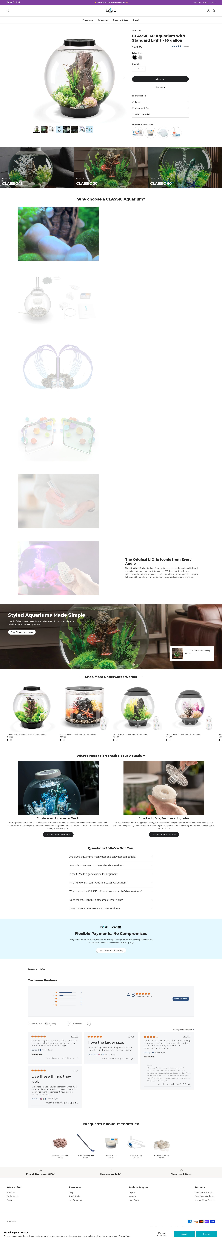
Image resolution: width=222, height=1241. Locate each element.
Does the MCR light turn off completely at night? (96, 899)
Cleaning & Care (120, 20)
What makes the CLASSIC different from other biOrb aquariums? (105, 891)
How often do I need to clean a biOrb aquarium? (96, 865)
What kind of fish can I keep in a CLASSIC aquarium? (98, 882)
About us (11, 1192)
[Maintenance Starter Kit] (138, 132)
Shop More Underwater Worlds (111, 677)
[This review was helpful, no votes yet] (71, 1058)
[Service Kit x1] (150, 132)
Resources (197, 2)
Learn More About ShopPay (111, 950)
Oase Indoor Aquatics (204, 1192)
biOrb (14, 1221)
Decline (206, 1234)
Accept (184, 1234)
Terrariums (103, 20)
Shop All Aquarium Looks (22, 632)
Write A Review (180, 999)
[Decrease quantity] (134, 69)
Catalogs (10, 1200)
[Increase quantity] (143, 69)
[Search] (8, 10)
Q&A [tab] (42, 969)
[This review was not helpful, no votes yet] (75, 1058)
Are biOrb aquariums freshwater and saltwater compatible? (102, 856)
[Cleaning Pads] (163, 132)
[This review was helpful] (71, 1103)
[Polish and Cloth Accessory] (176, 132)
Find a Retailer (13, 1196)
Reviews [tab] (32, 969)
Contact (212, 2)
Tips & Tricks (74, 1196)
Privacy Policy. (125, 1236)
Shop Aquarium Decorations (58, 834)
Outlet (136, 20)
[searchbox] (36, 1024)
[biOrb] (111, 10)
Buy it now (160, 87)
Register (205, 2)
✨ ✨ (111, 2)
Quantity (136, 64)
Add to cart (160, 79)
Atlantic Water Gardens (205, 1200)
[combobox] (59, 1024)
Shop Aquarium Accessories (164, 834)
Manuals (132, 1196)
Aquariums (88, 20)
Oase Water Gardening (205, 1196)
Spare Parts (133, 1200)
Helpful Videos (75, 1200)
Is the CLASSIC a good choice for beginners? (93, 874)
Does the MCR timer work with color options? (94, 908)
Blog (71, 1192)
